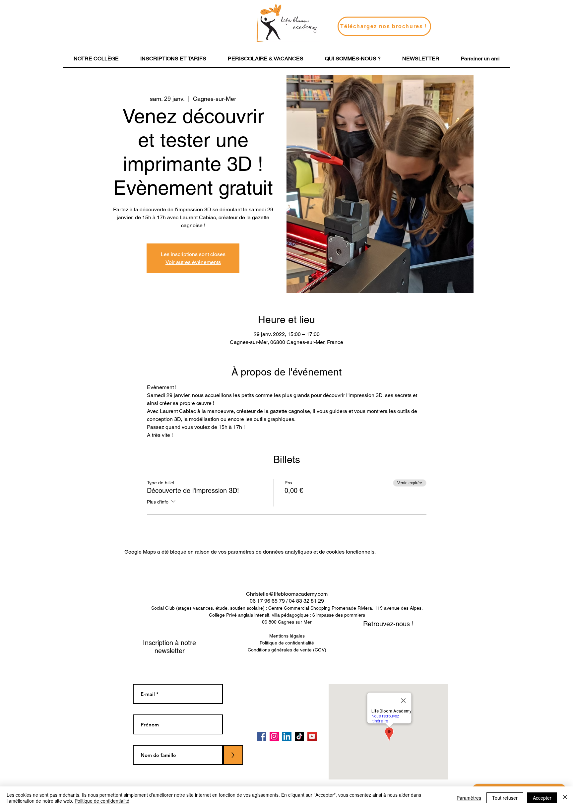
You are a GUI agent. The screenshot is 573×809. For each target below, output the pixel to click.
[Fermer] (565, 798)
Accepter (542, 797)
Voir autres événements (193, 262)
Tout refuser (505, 797)
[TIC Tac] (299, 736)
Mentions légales (287, 636)
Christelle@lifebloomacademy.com (287, 594)
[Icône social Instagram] (274, 736)
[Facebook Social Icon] (261, 736)
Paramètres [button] (469, 797)
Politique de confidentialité (102, 800)
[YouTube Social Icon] (312, 736)
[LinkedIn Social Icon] (286, 736)
